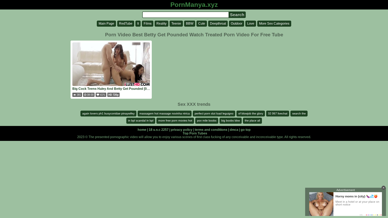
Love (250, 23)
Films (148, 23)
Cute (201, 23)
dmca (234, 129)
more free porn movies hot (175, 120)
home (142, 129)
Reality (161, 23)
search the (299, 113)
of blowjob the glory (250, 113)
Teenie (176, 23)
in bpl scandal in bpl (140, 120)
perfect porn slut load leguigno (214, 113)
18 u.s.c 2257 (159, 129)
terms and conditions (211, 129)
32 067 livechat (277, 113)
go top (246, 129)
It (138, 23)
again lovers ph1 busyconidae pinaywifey (108, 113)
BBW (189, 23)
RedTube (125, 23)
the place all (252, 120)
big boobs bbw (230, 120)
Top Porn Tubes (195, 133)
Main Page (106, 23)
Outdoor (236, 23)
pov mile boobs (206, 120)
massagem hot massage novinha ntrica (164, 113)
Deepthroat (218, 23)
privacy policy (181, 129)
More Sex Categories (274, 23)
